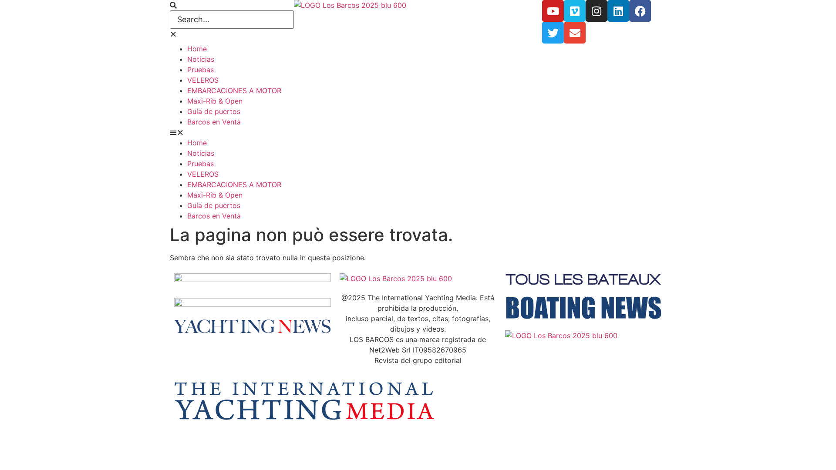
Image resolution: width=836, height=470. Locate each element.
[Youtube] (553, 11)
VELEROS (203, 80)
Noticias (200, 59)
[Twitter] (553, 33)
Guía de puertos (213, 111)
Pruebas (200, 69)
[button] (232, 5)
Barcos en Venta (214, 122)
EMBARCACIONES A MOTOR (234, 90)
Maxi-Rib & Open (215, 101)
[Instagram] (596, 11)
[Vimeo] (575, 11)
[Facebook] (640, 11)
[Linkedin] (618, 11)
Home (197, 48)
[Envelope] (575, 33)
